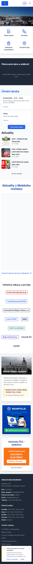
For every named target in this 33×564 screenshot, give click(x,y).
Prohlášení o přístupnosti (10, 529)
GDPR (3, 538)
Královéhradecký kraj (8, 541)
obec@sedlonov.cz (12, 497)
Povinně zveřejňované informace (12, 535)
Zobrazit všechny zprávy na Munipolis (15, 273)
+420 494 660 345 (14, 500)
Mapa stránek (6, 532)
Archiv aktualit (16, 174)
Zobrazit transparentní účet (15, 395)
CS (25, 3)
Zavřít (22, 559)
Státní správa (6, 544)
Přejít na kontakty (12, 559)
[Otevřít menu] (30, 3)
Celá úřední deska (16, 127)
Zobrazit (5, 106)
